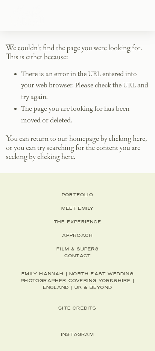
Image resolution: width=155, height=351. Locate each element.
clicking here (127, 138)
